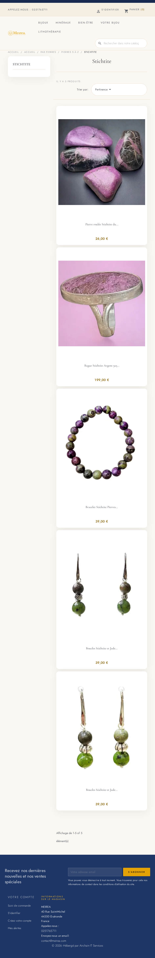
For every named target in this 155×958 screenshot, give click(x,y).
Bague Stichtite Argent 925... (101, 365)
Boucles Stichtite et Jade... (101, 648)
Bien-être (85, 23)
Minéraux (63, 23)
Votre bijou (110, 23)
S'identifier (14, 913)
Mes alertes (14, 928)
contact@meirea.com (53, 941)
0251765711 (40, 9)
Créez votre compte (19, 921)
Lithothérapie (49, 32)
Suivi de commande (19, 906)
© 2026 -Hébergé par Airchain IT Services (77, 945)
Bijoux (43, 23)
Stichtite (21, 64)
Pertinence (103, 89)
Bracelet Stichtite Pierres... (102, 507)
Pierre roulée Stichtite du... (101, 224)
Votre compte (21, 897)
